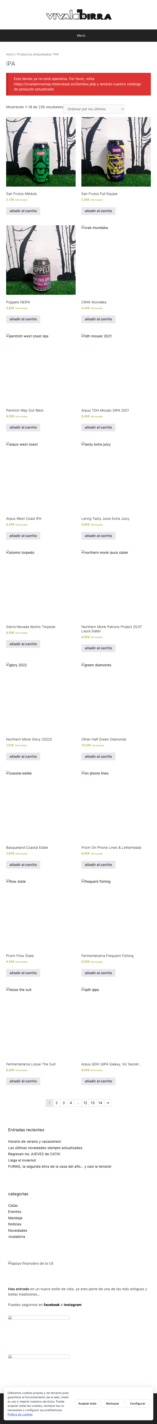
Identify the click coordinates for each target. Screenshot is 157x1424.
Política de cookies (20, 1414)
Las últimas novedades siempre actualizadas (45, 1148)
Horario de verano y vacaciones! (34, 1141)
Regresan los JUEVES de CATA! (34, 1154)
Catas (13, 1205)
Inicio (10, 54)
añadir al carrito (23, 211)
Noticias (14, 1224)
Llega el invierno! (22, 1160)
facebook (52, 1305)
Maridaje (15, 1218)
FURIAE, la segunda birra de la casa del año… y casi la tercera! (59, 1166)
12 (85, 1103)
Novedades (17, 1230)
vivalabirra (16, 1237)
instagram (73, 1305)
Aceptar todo (87, 1403)
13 (93, 1103)
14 (100, 1103)
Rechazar (112, 1403)
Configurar (137, 1403)
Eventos (14, 1212)
